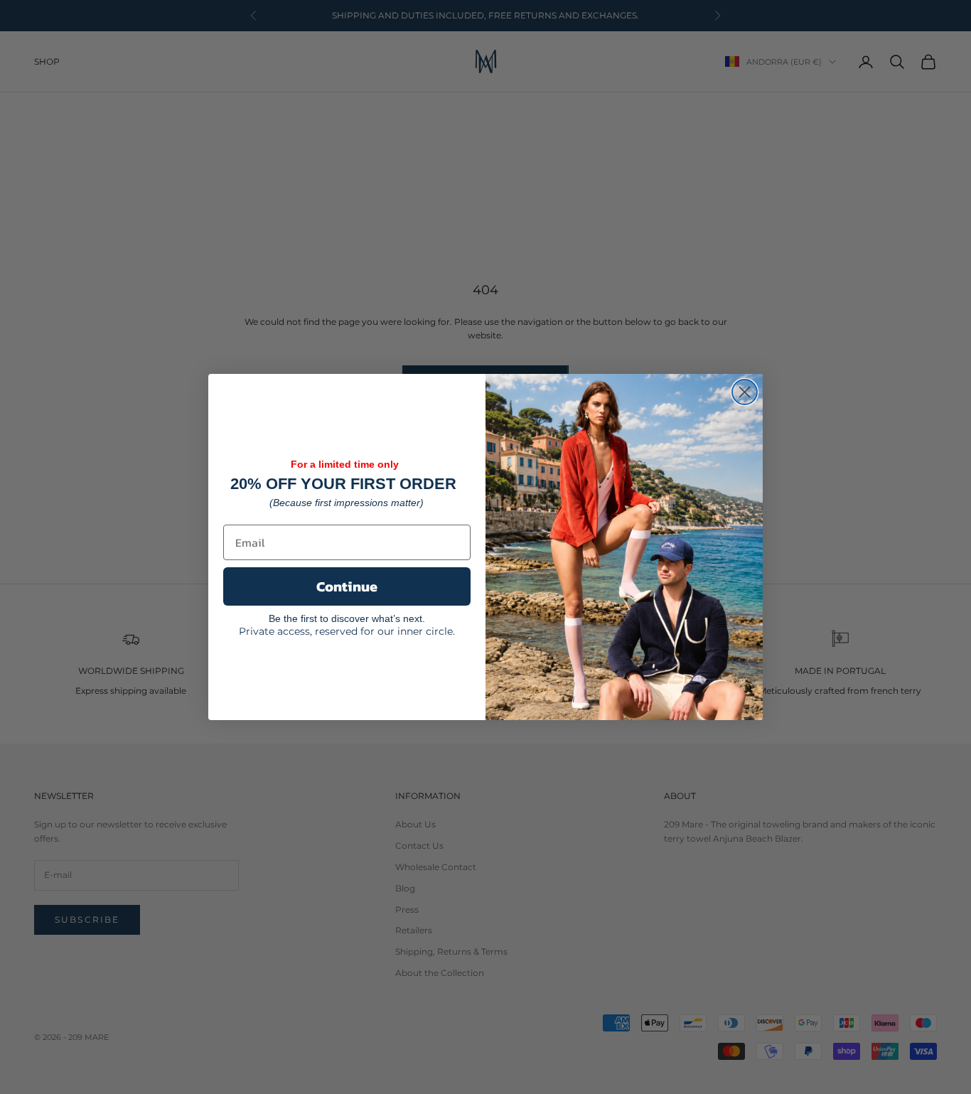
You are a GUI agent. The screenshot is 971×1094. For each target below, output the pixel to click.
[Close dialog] (744, 392)
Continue (346, 586)
